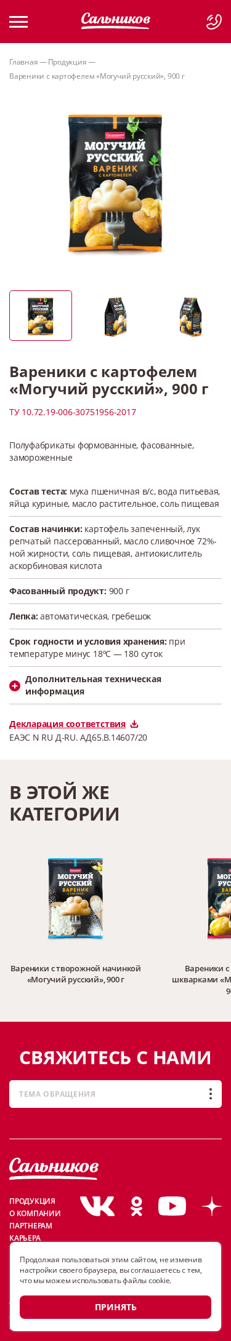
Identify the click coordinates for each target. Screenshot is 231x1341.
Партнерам (30, 1225)
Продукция (67, 62)
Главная (23, 62)
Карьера (24, 1238)
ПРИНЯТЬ (116, 1307)
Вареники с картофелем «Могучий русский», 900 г (97, 76)
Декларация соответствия (67, 724)
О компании (35, 1213)
